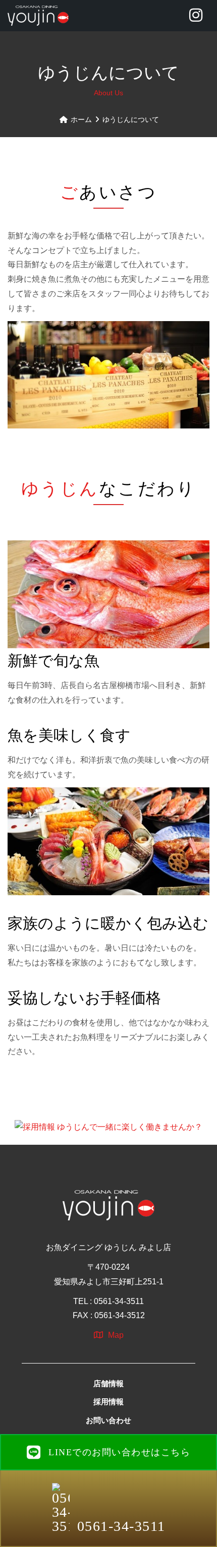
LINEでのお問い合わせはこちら (119, 1452)
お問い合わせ (108, 1420)
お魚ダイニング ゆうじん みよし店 (108, 1247)
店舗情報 (108, 1384)
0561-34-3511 (121, 1526)
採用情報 (108, 1402)
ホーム (80, 119)
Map (116, 1335)
